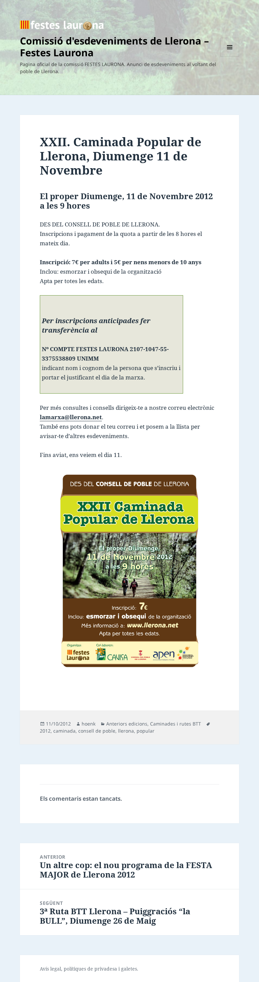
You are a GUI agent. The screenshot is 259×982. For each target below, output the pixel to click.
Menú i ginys (229, 56)
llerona (126, 731)
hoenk (88, 723)
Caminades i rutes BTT (175, 723)
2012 (45, 731)
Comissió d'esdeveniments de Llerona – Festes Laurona (114, 46)
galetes (129, 968)
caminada (64, 731)
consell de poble (96, 731)
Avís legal (50, 968)
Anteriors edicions (126, 723)
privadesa (105, 968)
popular (145, 731)
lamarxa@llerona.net (71, 417)
